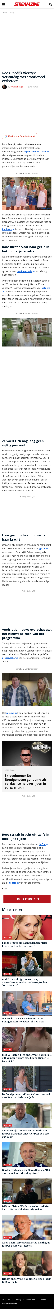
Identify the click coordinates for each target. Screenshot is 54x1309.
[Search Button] (50, 4)
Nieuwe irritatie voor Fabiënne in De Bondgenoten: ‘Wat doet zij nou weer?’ (24, 1020)
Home (4, 12)
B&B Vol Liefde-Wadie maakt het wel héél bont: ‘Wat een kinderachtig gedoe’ (25, 1208)
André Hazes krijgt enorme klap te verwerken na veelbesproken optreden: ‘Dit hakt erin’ (25, 982)
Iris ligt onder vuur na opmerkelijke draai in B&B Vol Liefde (26, 1280)
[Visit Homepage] (27, 4)
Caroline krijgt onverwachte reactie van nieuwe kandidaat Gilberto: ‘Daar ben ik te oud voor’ (26, 1134)
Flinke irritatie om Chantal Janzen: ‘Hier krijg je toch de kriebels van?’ (24, 944)
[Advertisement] (27, 43)
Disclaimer (30, 1299)
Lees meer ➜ (27, 898)
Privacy (18, 1299)
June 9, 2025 (33, 87)
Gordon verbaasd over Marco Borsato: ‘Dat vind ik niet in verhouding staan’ (26, 1171)
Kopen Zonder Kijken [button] (35, 151)
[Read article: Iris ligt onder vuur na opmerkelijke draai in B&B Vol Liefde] (27, 1263)
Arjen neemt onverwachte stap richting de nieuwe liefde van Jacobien (26, 1244)
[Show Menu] (3, 4)
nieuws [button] (10, 713)
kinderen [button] (7, 229)
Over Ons (6, 1299)
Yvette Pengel (17, 87)
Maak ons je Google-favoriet (21, 136)
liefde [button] (42, 844)
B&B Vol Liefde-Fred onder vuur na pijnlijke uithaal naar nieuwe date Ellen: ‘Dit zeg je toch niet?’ (27, 1058)
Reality (11, 12)
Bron (4, 888)
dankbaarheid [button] (24, 271)
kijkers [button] (12, 882)
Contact (43, 1299)
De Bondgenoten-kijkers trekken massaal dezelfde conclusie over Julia (26, 1096)
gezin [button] (42, 548)
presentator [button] (9, 657)
